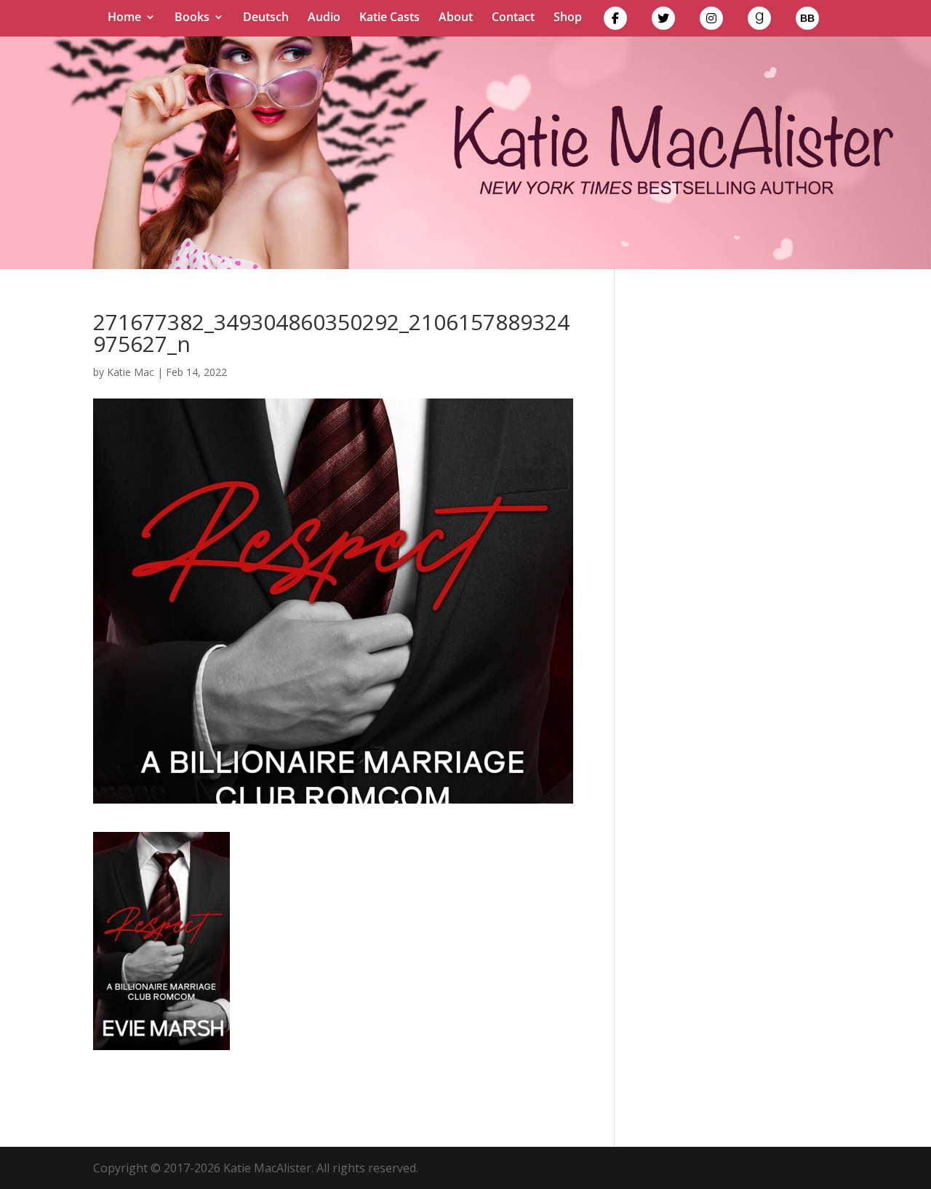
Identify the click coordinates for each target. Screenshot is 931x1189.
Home (124, 18)
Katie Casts (389, 18)
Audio (324, 18)
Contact (513, 18)
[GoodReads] (759, 21)
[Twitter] (663, 21)
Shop (568, 18)
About (456, 18)
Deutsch (266, 18)
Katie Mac (130, 372)
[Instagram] (711, 21)
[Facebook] (615, 21)
